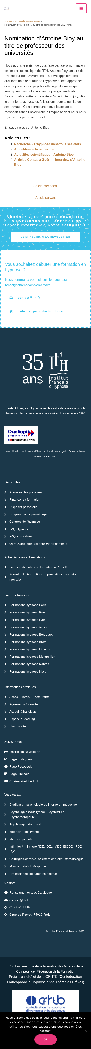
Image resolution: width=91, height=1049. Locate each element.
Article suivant (45, 197)
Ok (46, 1039)
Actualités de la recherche (34, 149)
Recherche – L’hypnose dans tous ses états (47, 144)
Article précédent (45, 186)
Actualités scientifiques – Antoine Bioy (44, 154)
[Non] (85, 1030)
